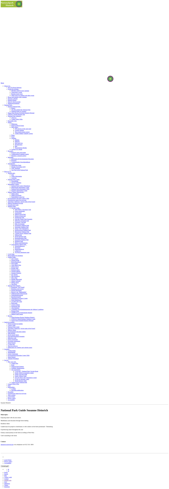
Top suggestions (16, 369)
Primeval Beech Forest (17, 125)
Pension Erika (15, 311)
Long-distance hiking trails (18, 244)
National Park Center (14, 179)
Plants (13, 135)
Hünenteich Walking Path (22, 232)
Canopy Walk (11, 325)
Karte (12, 365)
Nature (10, 122)
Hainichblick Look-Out (17, 197)
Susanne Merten (15, 271)
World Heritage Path (20, 236)
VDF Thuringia (15, 168)
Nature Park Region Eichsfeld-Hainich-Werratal (21, 113)
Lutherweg (18, 251)
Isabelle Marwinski (16, 279)
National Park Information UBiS (20, 189)
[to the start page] (103, 81)
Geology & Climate (16, 149)
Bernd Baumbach (16, 262)
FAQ (9, 385)
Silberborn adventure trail (22, 220)
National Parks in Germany (18, 111)
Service (6, 360)
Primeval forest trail (20, 216)
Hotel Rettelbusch (16, 300)
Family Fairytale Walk (21, 374)
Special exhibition (16, 182)
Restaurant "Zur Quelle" (18, 287)
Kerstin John (14, 268)
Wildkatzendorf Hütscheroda (19, 293)
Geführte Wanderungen (17, 368)
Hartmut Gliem (15, 270)
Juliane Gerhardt (15, 281)
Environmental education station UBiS (18, 198)
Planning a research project (18, 155)
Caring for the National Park (19, 382)
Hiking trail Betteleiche (21, 243)
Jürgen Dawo (15, 266)
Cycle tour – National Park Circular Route (26, 371)
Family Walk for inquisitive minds (24, 373)
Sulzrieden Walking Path (22, 227)
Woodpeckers (18, 144)
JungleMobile (11, 352)
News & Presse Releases (14, 87)
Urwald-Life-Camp (13, 205)
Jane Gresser (14, 259)
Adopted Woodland (13, 358)
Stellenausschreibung (13, 103)
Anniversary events (16, 92)
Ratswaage (14, 303)
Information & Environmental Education (22, 159)
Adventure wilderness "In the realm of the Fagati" (21, 201)
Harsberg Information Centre (19, 190)
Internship (11, 157)
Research (10, 151)
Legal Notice (11, 396)
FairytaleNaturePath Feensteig (16, 336)
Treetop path (11, 173)
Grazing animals (19, 130)
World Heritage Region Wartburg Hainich (23, 317)
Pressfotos (10, 392)
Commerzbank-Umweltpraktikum (20, 162)
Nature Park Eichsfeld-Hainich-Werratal (22, 320)
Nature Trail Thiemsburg (22, 228)
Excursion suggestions (14, 341)
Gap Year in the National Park (19, 170)
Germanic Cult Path (20, 222)
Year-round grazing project (22, 132)
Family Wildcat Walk (20, 376)
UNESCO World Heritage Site (16, 114)
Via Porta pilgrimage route (22, 252)
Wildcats (17, 141)
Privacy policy (12, 398)
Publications (11, 387)
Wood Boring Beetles (21, 148)
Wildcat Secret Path (20, 214)
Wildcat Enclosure (16, 195)
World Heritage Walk (21, 381)
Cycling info (11, 344)
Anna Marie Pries (16, 265)
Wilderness (14, 124)
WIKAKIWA (11, 333)
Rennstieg (17, 247)
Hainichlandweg (19, 249)
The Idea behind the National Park (20, 110)
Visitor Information (16, 176)
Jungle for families (9, 322)
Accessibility (11, 400)
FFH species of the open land (23, 129)
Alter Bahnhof (15, 308)
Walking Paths (12, 206)
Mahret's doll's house (17, 314)
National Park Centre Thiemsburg (20, 186)
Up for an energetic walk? (22, 379)
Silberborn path (12, 338)
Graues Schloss (15, 304)
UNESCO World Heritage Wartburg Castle (23, 319)
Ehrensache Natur (16, 165)
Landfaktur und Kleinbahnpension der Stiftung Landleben (27, 309)
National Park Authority (14, 116)
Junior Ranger (12, 343)
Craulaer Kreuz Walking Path (23, 233)
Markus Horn (15, 282)
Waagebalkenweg (20, 246)
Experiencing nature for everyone (17, 200)
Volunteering (11, 163)
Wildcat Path (18, 235)
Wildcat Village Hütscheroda (16, 192)
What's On (7, 86)
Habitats (17, 140)
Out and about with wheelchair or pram (26, 377)
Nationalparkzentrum (17, 295)
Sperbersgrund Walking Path (23, 230)
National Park (8, 105)
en (8, 471)
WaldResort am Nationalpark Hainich (21, 312)
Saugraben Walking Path (22, 239)
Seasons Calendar (13, 98)
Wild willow (14, 127)
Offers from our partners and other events (22, 95)
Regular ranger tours (17, 94)
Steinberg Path (19, 241)
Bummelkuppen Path (20, 238)
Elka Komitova (15, 276)
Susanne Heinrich (16, 273)
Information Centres (13, 184)
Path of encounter (20, 224)
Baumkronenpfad (16, 297)
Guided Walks (12, 257)
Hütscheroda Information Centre (20, 187)
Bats (16, 146)
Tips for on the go (13, 346)
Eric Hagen (14, 274)
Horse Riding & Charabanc (15, 255)
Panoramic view (12, 121)
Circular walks (15, 208)
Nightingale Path (19, 217)
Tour (12, 175)
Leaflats (13, 388)
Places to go (7, 171)
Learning (7, 349)
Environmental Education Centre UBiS (18, 355)
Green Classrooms (13, 354)
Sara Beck (14, 284)
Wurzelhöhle (14, 181)
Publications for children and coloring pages (20, 347)
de (8, 469)
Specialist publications (17, 390)
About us (13, 117)
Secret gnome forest (13, 335)
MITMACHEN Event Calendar (20, 90)
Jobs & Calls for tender (14, 102)
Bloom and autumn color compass (17, 97)
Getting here (14, 363)
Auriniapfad (18, 213)
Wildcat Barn (15, 194)
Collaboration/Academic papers (20, 154)
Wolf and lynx (19, 143)
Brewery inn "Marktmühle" (19, 292)
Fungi (13, 136)
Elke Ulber (14, 278)
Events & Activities (13, 89)
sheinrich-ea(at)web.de (7, 444)
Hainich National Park (14, 106)
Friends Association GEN (18, 167)
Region (10, 316)
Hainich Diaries (12, 100)
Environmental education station (17, 331)
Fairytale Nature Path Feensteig (23, 219)
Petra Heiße (14, 263)
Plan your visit (12, 362)
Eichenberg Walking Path (22, 225)
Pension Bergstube (16, 290)
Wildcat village (12, 330)
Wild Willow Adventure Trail (23, 209)
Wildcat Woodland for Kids (15, 203)
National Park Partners (14, 285)
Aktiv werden (11, 395)
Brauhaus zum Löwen (17, 289)
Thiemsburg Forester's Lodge (19, 298)
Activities (14, 178)
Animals (13, 138)
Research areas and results (18, 152)
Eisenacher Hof (15, 306)
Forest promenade (20, 211)
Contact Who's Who (17, 119)
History (13, 108)
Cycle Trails (11, 254)
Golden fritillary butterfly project (24, 133)
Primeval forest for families (15, 324)
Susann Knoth (15, 260)
